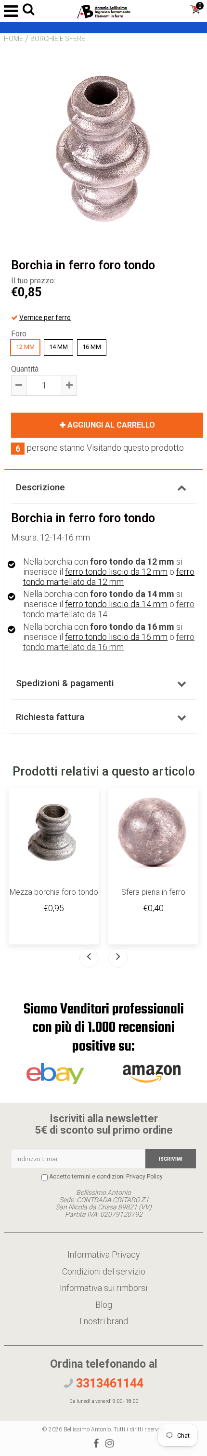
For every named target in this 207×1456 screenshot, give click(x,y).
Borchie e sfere (57, 38)
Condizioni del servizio (103, 1271)
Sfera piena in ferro (153, 892)
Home (13, 38)
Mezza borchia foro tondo (54, 892)
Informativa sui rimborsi (103, 1288)
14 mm (58, 346)
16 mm (91, 346)
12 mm (25, 346)
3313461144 (108, 1383)
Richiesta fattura (50, 716)
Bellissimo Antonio (87, 1429)
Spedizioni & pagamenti (65, 683)
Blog (103, 1305)
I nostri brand (103, 1321)
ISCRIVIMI (170, 1159)
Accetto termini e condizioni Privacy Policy (106, 1176)
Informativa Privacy (103, 1254)
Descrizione (40, 487)
